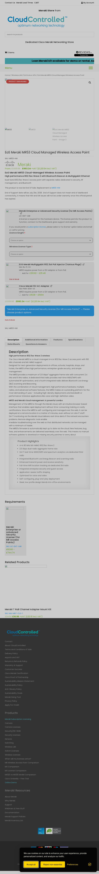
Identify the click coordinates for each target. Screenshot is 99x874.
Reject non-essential (52, 864)
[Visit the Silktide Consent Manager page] (90, 864)
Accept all (31, 864)
